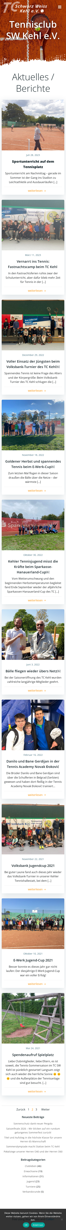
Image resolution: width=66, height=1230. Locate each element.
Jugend (31, 1181)
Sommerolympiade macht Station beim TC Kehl (33, 1146)
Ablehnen (38, 1225)
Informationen (31, 1176)
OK (26, 1225)
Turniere (31, 1186)
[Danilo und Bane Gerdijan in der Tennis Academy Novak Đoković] (33, 724)
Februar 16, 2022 (33, 754)
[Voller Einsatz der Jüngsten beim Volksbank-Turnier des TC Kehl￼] (33, 325)
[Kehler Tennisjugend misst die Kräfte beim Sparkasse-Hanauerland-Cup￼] (33, 524)
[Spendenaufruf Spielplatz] (33, 1018)
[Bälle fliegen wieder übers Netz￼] (33, 634)
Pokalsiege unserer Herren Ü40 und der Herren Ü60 (33, 1151)
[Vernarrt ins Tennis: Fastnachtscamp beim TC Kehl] (33, 225)
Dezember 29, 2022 (33, 355)
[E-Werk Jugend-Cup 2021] (33, 923)
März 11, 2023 (33, 255)
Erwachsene (31, 1171)
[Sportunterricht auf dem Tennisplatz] (33, 125)
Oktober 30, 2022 (33, 555)
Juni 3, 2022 (33, 664)
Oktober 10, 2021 (33, 953)
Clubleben (31, 1166)
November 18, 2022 (33, 455)
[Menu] (60, 7)
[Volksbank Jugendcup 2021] (33, 829)
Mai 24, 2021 (33, 1048)
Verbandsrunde (31, 1191)
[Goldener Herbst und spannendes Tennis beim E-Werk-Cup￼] (33, 425)
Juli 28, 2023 (33, 155)
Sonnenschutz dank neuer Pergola (33, 1123)
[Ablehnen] (61, 1219)
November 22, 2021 (33, 859)
